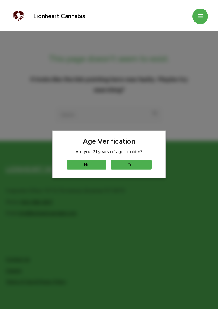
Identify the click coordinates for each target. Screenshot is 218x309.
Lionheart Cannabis (59, 16)
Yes (131, 164)
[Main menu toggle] (200, 16)
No (86, 164)
